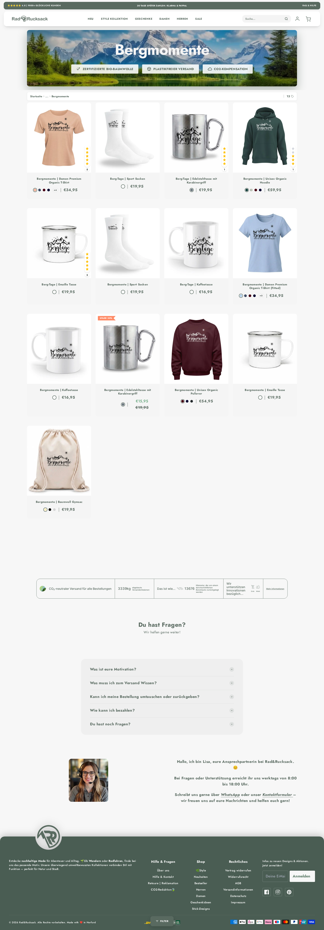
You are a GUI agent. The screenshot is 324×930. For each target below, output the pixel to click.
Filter (164, 921)
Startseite (36, 96)
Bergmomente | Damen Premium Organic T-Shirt (59, 180)
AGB (238, 883)
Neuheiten (201, 877)
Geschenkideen (200, 902)
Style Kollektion (114, 19)
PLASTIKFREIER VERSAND (173, 69)
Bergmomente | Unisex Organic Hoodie (264, 180)
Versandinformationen (238, 890)
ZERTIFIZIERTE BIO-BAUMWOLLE (108, 69)
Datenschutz (238, 896)
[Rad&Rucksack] (48, 836)
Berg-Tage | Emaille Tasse (59, 285)
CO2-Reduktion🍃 (163, 890)
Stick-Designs (201, 909)
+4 (55, 190)
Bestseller (200, 883)
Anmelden (301, 876)
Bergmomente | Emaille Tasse (265, 390)
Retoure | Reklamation (163, 883)
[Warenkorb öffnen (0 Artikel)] (308, 19)
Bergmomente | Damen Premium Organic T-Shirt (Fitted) (265, 286)
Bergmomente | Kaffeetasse (59, 390)
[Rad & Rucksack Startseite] (30, 19)
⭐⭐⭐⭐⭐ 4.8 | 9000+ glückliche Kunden (34, 5)
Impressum (238, 902)
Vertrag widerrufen (238, 870)
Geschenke (143, 19)
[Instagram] (278, 892)
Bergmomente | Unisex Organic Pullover (196, 392)
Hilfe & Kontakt (163, 877)
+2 (261, 295)
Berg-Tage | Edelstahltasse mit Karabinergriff (196, 180)
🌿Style (201, 870)
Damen (164, 19)
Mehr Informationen (275, 589)
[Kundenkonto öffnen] (297, 19)
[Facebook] (266, 892)
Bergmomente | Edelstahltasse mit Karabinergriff (127, 392)
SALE (198, 19)
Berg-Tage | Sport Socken (127, 179)
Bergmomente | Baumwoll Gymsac (59, 502)
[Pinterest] (289, 892)
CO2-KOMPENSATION (231, 69)
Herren (182, 19)
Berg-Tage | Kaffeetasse (196, 285)
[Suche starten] (286, 18)
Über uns (163, 870)
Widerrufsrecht (238, 877)
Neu (91, 19)
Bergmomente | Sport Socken (127, 285)
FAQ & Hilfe (309, 5)
